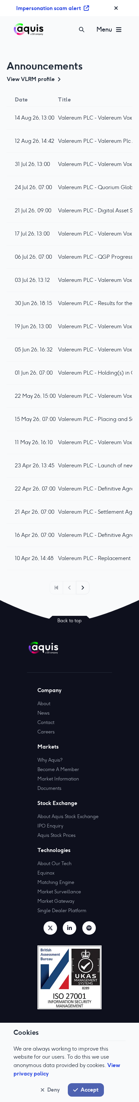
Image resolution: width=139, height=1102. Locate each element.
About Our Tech (54, 863)
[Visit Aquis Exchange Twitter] (50, 928)
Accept (90, 1089)
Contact (45, 722)
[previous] (56, 587)
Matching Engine (55, 882)
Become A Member (58, 769)
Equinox (45, 873)
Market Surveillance (59, 892)
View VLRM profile (31, 79)
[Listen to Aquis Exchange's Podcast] (89, 928)
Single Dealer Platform (61, 910)
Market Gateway (55, 901)
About (43, 704)
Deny (53, 1089)
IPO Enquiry (50, 826)
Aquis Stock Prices (56, 835)
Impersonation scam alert (48, 8)
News (43, 713)
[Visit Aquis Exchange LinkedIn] (69, 928)
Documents (49, 788)
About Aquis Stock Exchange (68, 816)
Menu (104, 29)
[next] (82, 587)
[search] (81, 29)
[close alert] (116, 8)
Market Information (58, 779)
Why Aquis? (49, 760)
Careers (46, 732)
